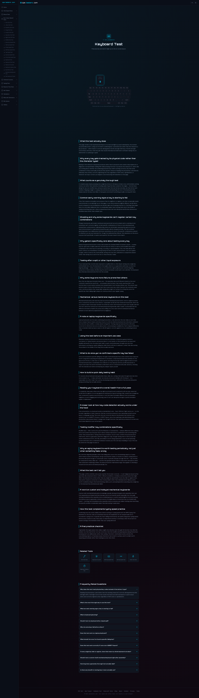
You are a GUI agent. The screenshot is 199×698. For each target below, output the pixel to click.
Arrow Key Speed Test (11, 57)
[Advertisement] (9, 120)
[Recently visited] (195, 2)
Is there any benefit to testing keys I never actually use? (97, 670)
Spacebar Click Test (10, 35)
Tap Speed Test (9, 52)
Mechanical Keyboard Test (10, 73)
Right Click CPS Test (10, 37)
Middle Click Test (9, 40)
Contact (126, 691)
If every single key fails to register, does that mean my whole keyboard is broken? (105, 651)
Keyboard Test (9, 59)
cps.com (8, 2)
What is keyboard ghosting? (89, 615)
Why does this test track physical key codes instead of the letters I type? (103, 589)
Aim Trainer (88, 691)
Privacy (132, 691)
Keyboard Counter (10, 64)
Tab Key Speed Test (10, 45)
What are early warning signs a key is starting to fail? (96, 608)
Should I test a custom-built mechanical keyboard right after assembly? (103, 657)
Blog (116, 691)
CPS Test (80, 691)
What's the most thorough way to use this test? (95, 602)
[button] (9, 10)
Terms (138, 691)
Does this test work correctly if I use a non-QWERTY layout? (99, 645)
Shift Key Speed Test (10, 50)
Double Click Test (9, 32)
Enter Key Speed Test (10, 42)
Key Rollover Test (9, 69)
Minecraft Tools (108, 691)
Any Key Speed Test (10, 54)
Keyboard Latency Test (11, 67)
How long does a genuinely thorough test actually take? (97, 664)
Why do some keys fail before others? (92, 627)
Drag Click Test (9, 30)
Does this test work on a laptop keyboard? (93, 633)
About (120, 691)
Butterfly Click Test (10, 27)
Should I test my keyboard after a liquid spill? (94, 621)
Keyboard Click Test (10, 62)
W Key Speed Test (10, 47)
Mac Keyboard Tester (10, 76)
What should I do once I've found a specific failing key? (97, 639)
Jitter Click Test (9, 25)
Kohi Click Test (9, 22)
